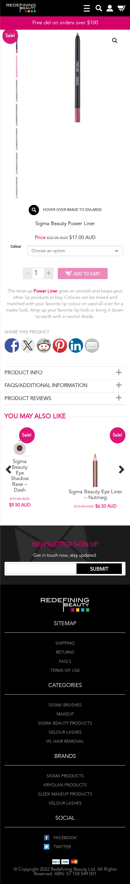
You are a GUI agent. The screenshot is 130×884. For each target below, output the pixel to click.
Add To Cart (86, 274)
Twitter (61, 847)
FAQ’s (65, 661)
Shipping (65, 643)
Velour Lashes (65, 732)
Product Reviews (28, 398)
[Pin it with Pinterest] (60, 345)
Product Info (23, 372)
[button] (114, 40)
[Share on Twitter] (28, 345)
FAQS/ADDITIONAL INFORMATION (46, 385)
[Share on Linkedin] (76, 345)
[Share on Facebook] (12, 345)
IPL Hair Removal (65, 741)
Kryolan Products (65, 785)
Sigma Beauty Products (65, 723)
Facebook (64, 838)
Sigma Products (65, 776)
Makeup (65, 714)
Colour (16, 247)
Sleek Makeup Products (65, 794)
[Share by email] (92, 345)
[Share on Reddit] (44, 345)
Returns (65, 652)
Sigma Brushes (65, 705)
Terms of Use (65, 671)
